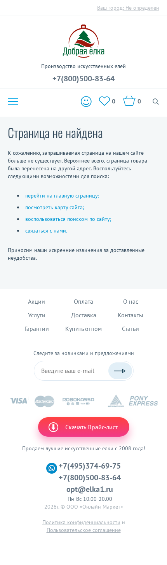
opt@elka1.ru (89, 489)
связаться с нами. (46, 230)
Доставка (83, 315)
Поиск (156, 101)
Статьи (130, 328)
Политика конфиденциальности (81, 522)
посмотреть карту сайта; (54, 207)
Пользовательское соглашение (84, 530)
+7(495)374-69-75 (90, 466)
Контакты (130, 315)
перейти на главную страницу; (62, 195)
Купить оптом (83, 328)
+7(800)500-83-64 (83, 78)
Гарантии (36, 328)
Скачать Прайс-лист (91, 427)
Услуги (36, 315)
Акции (36, 301)
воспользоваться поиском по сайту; (68, 218)
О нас (130, 301)
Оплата (83, 301)
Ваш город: (128, 7)
